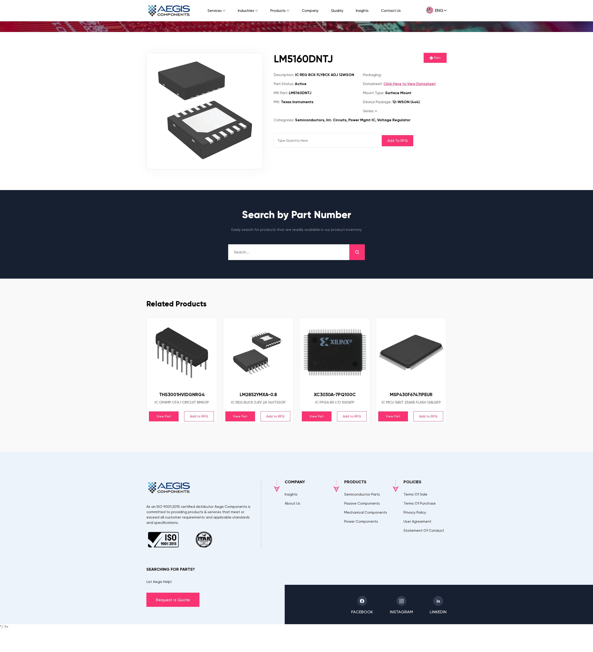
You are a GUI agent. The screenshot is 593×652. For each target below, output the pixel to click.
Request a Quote (173, 599)
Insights (362, 10)
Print (437, 58)
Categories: (284, 120)
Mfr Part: (281, 93)
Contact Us (391, 10)
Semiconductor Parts (362, 494)
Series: (368, 111)
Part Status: (284, 84)
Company (310, 10)
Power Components (361, 521)
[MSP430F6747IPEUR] (411, 353)
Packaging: (372, 75)
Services (215, 10)
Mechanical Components (365, 512)
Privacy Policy (415, 512)
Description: (284, 75)
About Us (292, 503)
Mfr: (277, 102)
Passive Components (362, 503)
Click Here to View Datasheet (410, 84)
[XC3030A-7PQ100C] (335, 353)
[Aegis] (169, 11)
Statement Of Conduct (424, 530)
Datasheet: (373, 84)
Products (278, 10)
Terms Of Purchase (420, 503)
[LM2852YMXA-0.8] (258, 353)
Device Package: (377, 102)
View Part (164, 416)
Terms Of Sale (415, 494)
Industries (246, 10)
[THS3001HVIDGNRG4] (182, 353)
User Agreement (417, 521)
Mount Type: (373, 93)
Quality (337, 10)
